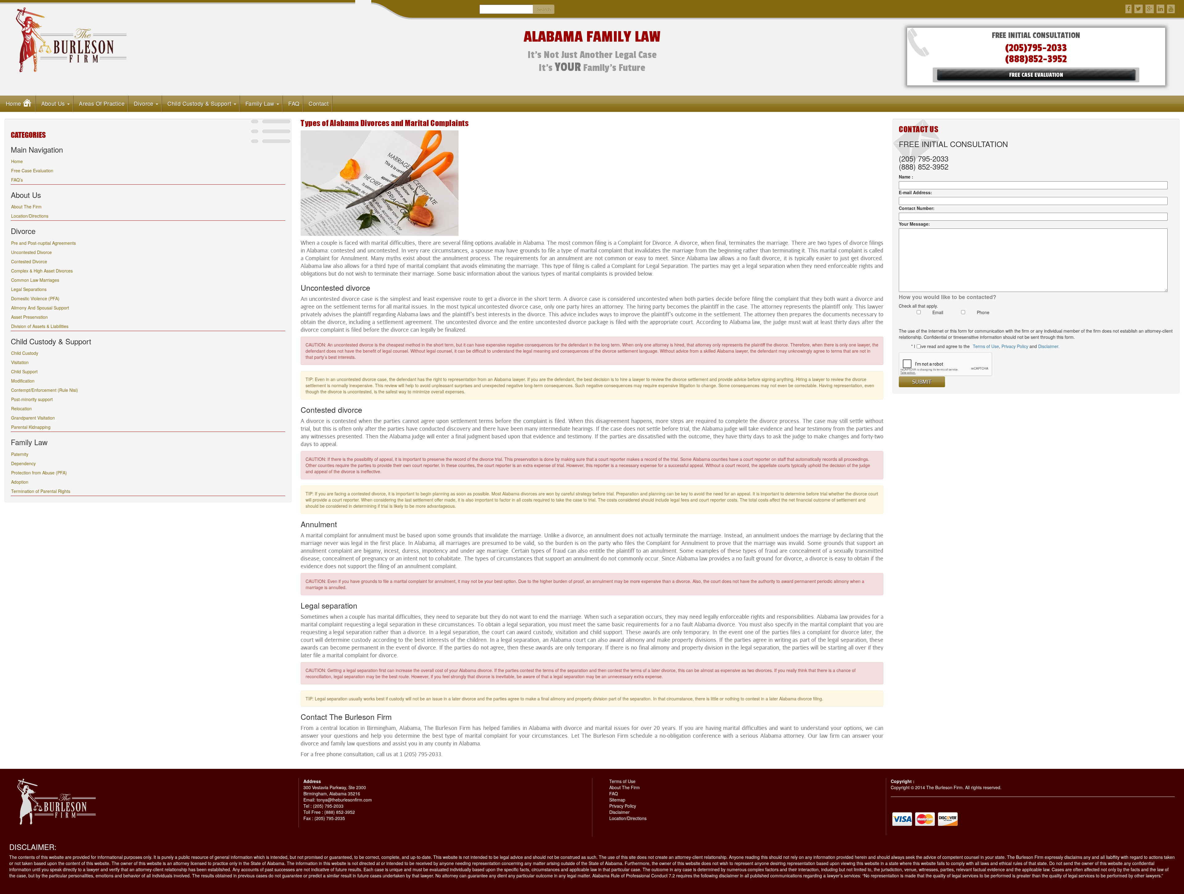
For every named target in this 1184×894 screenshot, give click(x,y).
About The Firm (26, 206)
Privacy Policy (1014, 346)
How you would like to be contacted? (947, 297)
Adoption (19, 482)
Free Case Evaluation (32, 170)
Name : (906, 177)
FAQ (613, 793)
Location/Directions (29, 216)
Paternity (19, 454)
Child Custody (24, 353)
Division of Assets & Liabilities (39, 326)
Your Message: (914, 224)
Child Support (24, 371)
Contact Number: (917, 208)
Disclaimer (619, 812)
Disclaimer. (1048, 346)
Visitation (20, 362)
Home (17, 161)
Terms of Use (986, 346)
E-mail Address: (915, 192)
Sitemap (617, 800)
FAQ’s (17, 180)
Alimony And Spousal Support (40, 308)
